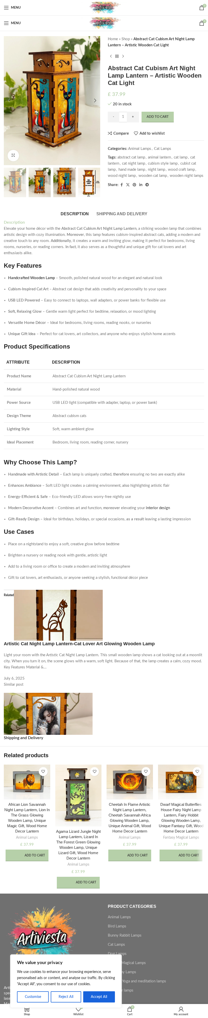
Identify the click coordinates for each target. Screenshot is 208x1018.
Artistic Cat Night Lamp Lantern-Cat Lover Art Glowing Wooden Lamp (79, 643)
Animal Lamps (139, 149)
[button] (9, 100)
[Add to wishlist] (43, 771)
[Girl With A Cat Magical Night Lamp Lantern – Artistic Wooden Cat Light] (48, 718)
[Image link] (42, 941)
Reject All (66, 997)
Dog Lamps (117, 954)
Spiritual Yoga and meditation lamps (137, 981)
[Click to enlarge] (13, 155)
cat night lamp (133, 163)
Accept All (99, 997)
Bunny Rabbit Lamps (125, 935)
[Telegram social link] (147, 185)
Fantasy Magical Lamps (181, 837)
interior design (158, 508)
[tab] (75, 213)
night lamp (156, 169)
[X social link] (128, 185)
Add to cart (158, 117)
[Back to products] (117, 56)
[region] (66, 981)
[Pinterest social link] (134, 185)
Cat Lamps (162, 149)
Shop (126, 39)
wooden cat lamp (152, 176)
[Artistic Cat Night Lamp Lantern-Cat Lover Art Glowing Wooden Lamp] (58, 615)
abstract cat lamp (131, 157)
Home (113, 39)
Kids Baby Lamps (122, 972)
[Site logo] (104, 7)
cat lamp (180, 157)
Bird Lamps (117, 926)
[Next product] (123, 56)
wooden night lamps (186, 176)
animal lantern (159, 157)
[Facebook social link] (121, 185)
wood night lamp (122, 176)
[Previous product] (111, 56)
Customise (33, 997)
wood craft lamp (181, 169)
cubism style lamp (163, 163)
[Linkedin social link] (141, 185)
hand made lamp (131, 169)
